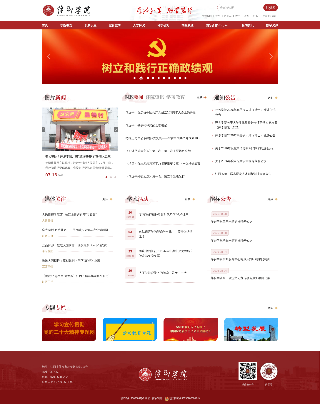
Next (115, 129)
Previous (43, 129)
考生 (237, 16)
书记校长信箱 (269, 16)
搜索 (272, 7)
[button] (49, 56)
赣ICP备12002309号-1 (132, 398)
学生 (218, 16)
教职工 (227, 16)
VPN (255, 16)
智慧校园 (207, 16)
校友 (246, 16)
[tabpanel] (80, 144)
